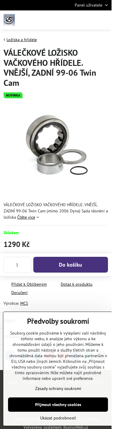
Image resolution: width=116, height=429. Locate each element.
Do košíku (70, 264)
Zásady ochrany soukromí (58, 388)
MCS (24, 303)
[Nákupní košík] (90, 20)
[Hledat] (76, 20)
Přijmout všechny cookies (58, 404)
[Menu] (104, 20)
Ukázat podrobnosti (58, 418)
